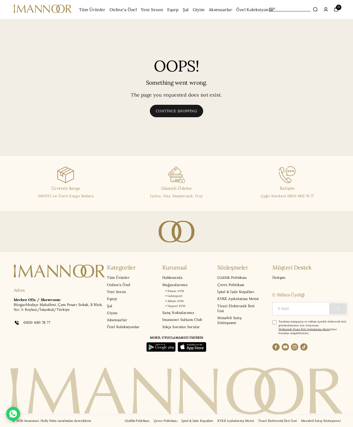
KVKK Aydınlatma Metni (238, 298)
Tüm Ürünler (92, 9)
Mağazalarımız (175, 284)
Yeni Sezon (152, 9)
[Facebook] (276, 347)
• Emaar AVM (174, 291)
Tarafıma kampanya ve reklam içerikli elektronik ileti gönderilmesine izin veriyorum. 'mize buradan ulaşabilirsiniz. (312, 327)
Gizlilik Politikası (232, 277)
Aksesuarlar (220, 9)
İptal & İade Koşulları (235, 291)
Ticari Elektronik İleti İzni (236, 308)
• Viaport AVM (175, 306)
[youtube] (285, 347)
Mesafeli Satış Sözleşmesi (229, 320)
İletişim (278, 277)
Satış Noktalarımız (178, 312)
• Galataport (174, 296)
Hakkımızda (172, 277)
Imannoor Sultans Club (182, 319)
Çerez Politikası (230, 284)
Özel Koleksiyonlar (255, 9)
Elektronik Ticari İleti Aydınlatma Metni (304, 329)
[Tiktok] (304, 347)
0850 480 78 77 (37, 322)
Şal (185, 9)
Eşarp (173, 9)
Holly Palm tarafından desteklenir (66, 421)
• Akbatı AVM (174, 301)
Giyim (199, 9)
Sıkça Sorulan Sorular (181, 327)
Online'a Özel (123, 9)
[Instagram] (294, 347)
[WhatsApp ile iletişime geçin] (13, 414)
